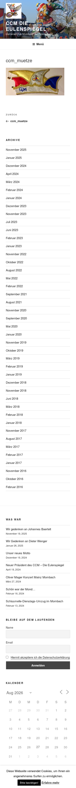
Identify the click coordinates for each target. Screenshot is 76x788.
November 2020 (16, 310)
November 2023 (16, 214)
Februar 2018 (14, 414)
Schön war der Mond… (20, 589)
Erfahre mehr (50, 782)
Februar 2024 (14, 190)
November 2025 (16, 149)
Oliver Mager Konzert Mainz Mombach (30, 577)
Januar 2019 (14, 374)
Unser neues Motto (18, 553)
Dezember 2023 (16, 206)
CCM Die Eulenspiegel (26, 26)
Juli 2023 (11, 222)
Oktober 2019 (14, 350)
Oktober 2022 (14, 262)
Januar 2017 (14, 463)
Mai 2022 (12, 278)
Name (9, 627)
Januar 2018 (14, 423)
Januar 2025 (14, 157)
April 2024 (12, 174)
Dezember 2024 (16, 166)
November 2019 (16, 342)
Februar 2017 (14, 455)
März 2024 (12, 182)
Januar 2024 (14, 198)
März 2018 (12, 406)
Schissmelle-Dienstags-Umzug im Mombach (34, 601)
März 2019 (12, 358)
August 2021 (14, 302)
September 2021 (16, 294)
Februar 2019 (14, 366)
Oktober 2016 (14, 479)
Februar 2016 (14, 487)
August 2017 (14, 438)
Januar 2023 (14, 246)
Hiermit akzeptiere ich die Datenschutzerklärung (40, 657)
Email (9, 642)
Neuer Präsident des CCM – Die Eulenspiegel (35, 565)
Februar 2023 (14, 238)
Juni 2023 (12, 230)
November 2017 (16, 430)
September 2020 (16, 318)
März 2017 (12, 446)
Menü (40, 44)
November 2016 (16, 471)
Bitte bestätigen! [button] (29, 782)
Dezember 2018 (16, 382)
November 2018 (16, 390)
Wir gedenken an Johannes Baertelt (28, 529)
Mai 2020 (12, 326)
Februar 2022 (14, 286)
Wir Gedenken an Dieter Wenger (26, 541)
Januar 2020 (14, 334)
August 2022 (14, 270)
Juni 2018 (12, 398)
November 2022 (16, 254)
